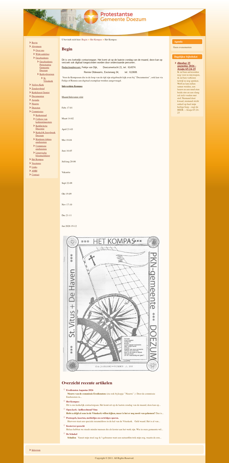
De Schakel (71, 434)
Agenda (35, 99)
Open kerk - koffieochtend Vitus (82, 409)
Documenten (38, 96)
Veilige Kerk (38, 84)
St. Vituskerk (48, 79)
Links (34, 167)
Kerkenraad (41, 115)
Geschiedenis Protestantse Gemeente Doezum (46, 66)
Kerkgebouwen (47, 74)
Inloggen (36, 450)
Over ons (40, 50)
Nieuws (35, 103)
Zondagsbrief (38, 88)
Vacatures (36, 163)
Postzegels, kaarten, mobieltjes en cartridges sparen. (92, 417)
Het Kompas (37, 159)
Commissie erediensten (41, 147)
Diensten (36, 107)
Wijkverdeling (43, 54)
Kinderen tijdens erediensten (44, 141)
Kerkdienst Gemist (41, 92)
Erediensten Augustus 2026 (79, 390)
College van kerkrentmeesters (44, 120)
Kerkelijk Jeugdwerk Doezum (45, 134)
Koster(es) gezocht (75, 425)
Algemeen (37, 46)
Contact (35, 174)
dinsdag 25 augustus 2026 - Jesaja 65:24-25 (186, 66)
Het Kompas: (72, 401)
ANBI (34, 170)
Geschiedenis (42, 57)
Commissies (37, 111)
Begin (35, 42)
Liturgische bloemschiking (43, 154)
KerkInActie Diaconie (41, 127)
